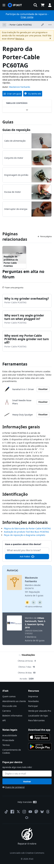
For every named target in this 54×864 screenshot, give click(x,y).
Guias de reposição (16, 130)
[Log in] (50, 5)
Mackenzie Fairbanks (19, 86)
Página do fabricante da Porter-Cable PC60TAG (27, 528)
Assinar (27, 781)
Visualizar (43, 389)
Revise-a (19, 38)
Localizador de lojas (38, 715)
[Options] (4, 25)
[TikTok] (6, 811)
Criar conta (27, 17)
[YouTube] (30, 811)
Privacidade (8, 740)
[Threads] (48, 811)
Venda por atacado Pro (39, 710)
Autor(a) (12, 570)
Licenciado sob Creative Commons (27, 852)
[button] (35, 5)
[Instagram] (24, 811)
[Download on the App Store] (39, 737)
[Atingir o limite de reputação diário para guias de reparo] (27, 602)
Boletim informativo (12, 715)
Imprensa (33, 696)
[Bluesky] (42, 811)
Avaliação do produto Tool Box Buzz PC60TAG (26, 531)
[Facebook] (12, 811)
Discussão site (9, 706)
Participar (33, 706)
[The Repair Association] (27, 817)
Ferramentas (14, 364)
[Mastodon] (36, 811)
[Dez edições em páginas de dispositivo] (33, 602)
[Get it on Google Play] (40, 746)
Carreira (6, 710)
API (4, 720)
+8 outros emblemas (33, 606)
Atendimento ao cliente (14, 701)
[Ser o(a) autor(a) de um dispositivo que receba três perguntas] (40, 602)
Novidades (33, 701)
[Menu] (4, 5)
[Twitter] (18, 811)
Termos (6, 745)
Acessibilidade (9, 735)
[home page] (15, 5)
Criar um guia (14, 93)
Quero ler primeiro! (15, 787)
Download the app (39, 729)
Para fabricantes (36, 720)
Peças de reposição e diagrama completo (24, 535)
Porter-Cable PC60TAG (21, 24)
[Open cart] (43, 5)
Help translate (25, 802)
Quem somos (9, 696)
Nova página (46, 236)
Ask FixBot (25, 556)
